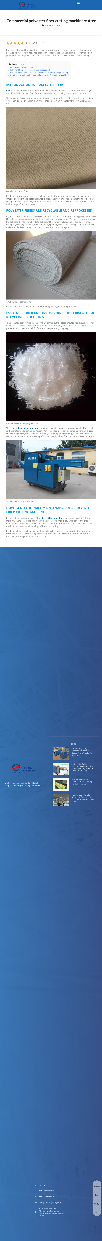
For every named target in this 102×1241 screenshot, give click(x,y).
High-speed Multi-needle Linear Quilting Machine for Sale (82, 781)
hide (21, 64)
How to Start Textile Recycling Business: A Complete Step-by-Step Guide (83, 798)
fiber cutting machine (28, 428)
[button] (78, 3)
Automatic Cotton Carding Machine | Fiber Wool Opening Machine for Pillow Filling (83, 767)
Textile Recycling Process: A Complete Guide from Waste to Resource (82, 751)
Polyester (10, 90)
